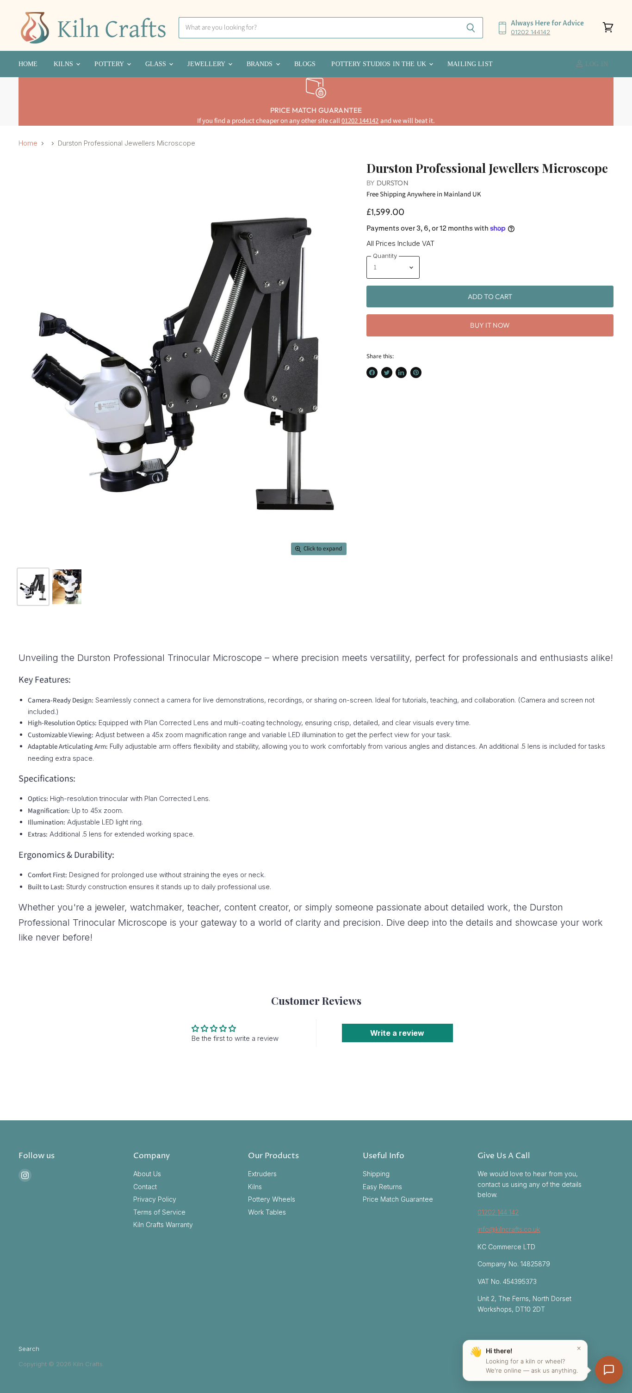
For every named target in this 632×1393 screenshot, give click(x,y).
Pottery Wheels (271, 1199)
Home (28, 64)
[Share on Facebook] (372, 372)
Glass (156, 64)
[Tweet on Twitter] (386, 372)
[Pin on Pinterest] (415, 372)
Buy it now (490, 325)
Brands (261, 64)
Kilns (64, 64)
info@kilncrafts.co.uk (508, 1229)
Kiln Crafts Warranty (163, 1224)
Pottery (109, 64)
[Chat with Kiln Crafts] (609, 1370)
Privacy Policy (154, 1199)
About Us (147, 1174)
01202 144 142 (498, 1212)
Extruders (262, 1174)
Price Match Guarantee (398, 1199)
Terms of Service (159, 1212)
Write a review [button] (397, 1033)
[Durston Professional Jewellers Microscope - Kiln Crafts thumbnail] (33, 586)
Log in (595, 64)
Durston (393, 182)
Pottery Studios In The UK (379, 64)
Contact (145, 1187)
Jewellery (207, 64)
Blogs (305, 64)
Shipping (376, 1174)
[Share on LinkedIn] (401, 372)
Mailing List (470, 64)
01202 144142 (530, 32)
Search (29, 1348)
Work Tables (267, 1212)
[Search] (471, 27)
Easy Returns (382, 1187)
